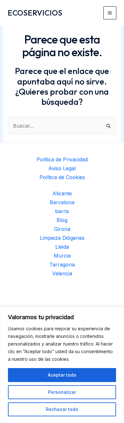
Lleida (62, 247)
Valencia (62, 273)
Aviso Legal (62, 168)
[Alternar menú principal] (109, 12)
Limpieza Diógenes (62, 238)
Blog (62, 220)
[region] (62, 365)
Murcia (62, 255)
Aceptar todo (62, 375)
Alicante (62, 193)
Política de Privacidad (62, 159)
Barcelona (62, 202)
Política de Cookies (62, 177)
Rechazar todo (62, 409)
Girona (62, 229)
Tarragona (62, 264)
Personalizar (62, 392)
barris (62, 211)
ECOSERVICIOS (35, 12)
